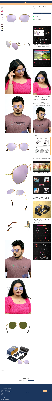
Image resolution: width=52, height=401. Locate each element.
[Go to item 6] (2, 18)
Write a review (30, 380)
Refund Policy (27, 391)
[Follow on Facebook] (1, 397)
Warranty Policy (27, 392)
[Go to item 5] (2, 16)
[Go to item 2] (2, 8)
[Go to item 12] (2, 30)
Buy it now (41, 13)
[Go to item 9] (2, 24)
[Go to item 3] (2, 11)
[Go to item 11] (2, 28)
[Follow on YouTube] (4, 397)
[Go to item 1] (2, 7)
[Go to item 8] (2, 21)
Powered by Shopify (7, 399)
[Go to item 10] (2, 26)
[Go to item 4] (2, 13)
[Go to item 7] (2, 19)
